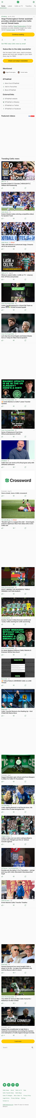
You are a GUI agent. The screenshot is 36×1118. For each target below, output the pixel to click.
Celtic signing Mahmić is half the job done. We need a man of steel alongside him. (16, 808)
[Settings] (34, 2)
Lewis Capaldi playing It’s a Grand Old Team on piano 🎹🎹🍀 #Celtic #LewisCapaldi (16, 306)
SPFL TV (3, 181)
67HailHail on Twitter (12, 105)
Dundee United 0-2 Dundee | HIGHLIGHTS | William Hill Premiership (15, 184)
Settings (23, 1098)
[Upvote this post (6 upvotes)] (2, 781)
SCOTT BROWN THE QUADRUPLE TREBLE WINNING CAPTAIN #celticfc (15, 590)
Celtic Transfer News (8, 1093)
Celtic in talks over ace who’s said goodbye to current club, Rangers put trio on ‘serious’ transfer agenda (16, 839)
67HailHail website (11, 99)
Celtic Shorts (4, 212)
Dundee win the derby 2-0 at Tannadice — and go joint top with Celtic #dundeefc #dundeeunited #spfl (18, 872)
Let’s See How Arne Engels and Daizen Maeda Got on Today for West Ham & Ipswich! (16, 337)
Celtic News (6, 1090)
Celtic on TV (19, 6)
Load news (18, 1041)
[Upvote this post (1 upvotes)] (2, 340)
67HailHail (4, 16)
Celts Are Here (5, 900)
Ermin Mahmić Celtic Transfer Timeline (14, 902)
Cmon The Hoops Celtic (7, 303)
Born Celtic (4, 679)
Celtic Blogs (18, 1093)
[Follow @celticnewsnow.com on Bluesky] (4, 1085)
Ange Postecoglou (20, 26)
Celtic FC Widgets (7, 1095)
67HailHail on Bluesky (12, 102)
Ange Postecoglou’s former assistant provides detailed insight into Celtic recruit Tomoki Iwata (17, 21)
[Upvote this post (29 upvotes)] (2, 1035)
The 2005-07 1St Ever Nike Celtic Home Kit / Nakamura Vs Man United (16, 999)
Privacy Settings (15, 1098)
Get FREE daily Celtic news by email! (13, 44)
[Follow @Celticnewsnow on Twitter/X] (8, 1085)
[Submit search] (32, 1047)
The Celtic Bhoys (5, 520)
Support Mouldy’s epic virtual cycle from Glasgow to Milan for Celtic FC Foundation (18, 778)
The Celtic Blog (5, 805)
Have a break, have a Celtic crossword (14, 493)
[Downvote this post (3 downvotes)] (14, 781)
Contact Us (6, 1101)
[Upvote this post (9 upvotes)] (2, 495)
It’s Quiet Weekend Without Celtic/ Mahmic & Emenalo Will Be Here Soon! (16, 651)
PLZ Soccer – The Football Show (9, 868)
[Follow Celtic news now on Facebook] (13, 1085)
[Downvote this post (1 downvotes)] (14, 467)
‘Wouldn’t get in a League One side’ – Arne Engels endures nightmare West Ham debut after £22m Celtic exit (17, 523)
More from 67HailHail (12, 83)
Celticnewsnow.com (8, 1104)
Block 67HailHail (10, 90)
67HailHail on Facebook (13, 109)
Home (3, 6)
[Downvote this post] (25, 39)
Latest (10, 6)
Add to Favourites (11, 87)
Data (25, 1090)
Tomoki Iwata (10, 30)
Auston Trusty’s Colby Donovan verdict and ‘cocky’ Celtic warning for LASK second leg (16, 621)
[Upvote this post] (14, 39)
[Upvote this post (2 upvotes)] (2, 218)
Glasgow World (5, 836)
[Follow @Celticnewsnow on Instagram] (17, 1085)
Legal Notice (6, 1098)
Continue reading (18, 34)
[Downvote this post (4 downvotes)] (14, 972)
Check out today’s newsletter (18, 61)
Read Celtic (4, 709)
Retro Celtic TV (18, 1095)
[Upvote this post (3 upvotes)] (2, 249)
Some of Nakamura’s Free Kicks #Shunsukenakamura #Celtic (11, 433)
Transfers (28, 6)
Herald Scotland (5, 618)
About (12, 1090)
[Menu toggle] (2, 2)
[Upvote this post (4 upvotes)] (2, 811)
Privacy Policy (27, 1095)
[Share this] (2, 39)
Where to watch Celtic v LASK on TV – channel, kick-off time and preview (17, 276)
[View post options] (34, 181)
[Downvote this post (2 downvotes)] (14, 1003)
